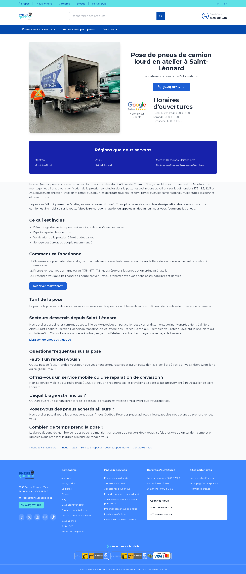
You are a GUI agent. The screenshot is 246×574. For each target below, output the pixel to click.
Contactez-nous (142, 447)
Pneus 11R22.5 (68, 447)
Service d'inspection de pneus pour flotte (105, 447)
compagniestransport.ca (204, 483)
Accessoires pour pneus (79, 29)
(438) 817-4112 (173, 87)
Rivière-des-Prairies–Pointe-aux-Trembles (180, 165)
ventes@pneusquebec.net (37, 497)
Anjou (98, 160)
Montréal (40, 160)
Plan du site (114, 569)
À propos (24, 3)
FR (219, 3)
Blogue (81, 3)
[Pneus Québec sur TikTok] (53, 517)
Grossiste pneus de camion (76, 515)
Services (108, 29)
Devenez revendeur (72, 504)
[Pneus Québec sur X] (29, 517)
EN (225, 3)
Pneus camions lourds (37, 29)
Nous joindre (44, 3)
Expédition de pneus (72, 531)
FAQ (63, 499)
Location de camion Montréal (120, 519)
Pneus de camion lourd (42, 447)
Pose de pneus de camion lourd (121, 494)
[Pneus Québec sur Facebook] (21, 517)
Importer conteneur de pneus (120, 508)
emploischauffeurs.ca (202, 478)
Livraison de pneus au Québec (50, 339)
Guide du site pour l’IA (133, 569)
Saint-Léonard (103, 165)
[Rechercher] (160, 16)
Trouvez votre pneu (115, 483)
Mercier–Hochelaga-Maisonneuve (175, 160)
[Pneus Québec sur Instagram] (37, 517)
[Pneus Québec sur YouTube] (45, 517)
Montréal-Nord (43, 165)
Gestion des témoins (157, 569)
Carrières (64, 3)
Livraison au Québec (115, 514)
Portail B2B (99, 3)
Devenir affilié (68, 520)
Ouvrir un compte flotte (74, 510)
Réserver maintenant (48, 286)
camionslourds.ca (200, 488)
